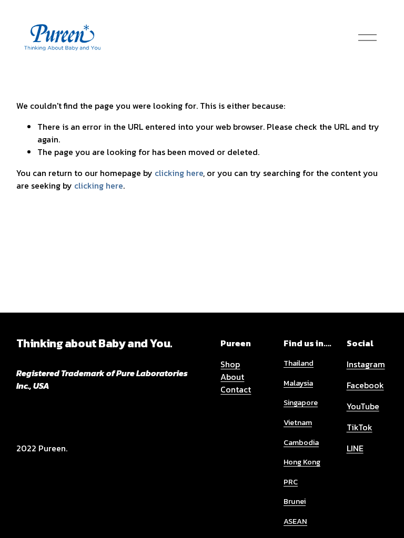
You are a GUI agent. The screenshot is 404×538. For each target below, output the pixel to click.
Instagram (366, 364)
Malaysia (298, 383)
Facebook (365, 385)
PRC (291, 482)
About (232, 376)
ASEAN (295, 521)
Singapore (301, 402)
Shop (230, 364)
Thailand (299, 363)
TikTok (359, 427)
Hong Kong (302, 462)
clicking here (179, 173)
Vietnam (298, 422)
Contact (235, 389)
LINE (355, 448)
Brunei (295, 501)
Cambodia (301, 442)
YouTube (363, 406)
